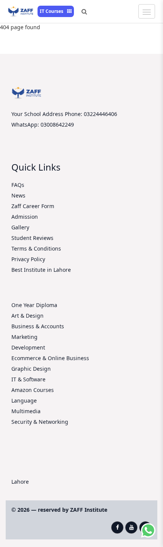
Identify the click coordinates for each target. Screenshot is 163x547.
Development (28, 347)
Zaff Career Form (32, 206)
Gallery (20, 227)
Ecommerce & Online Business (50, 358)
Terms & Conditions (36, 248)
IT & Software (28, 379)
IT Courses (52, 11)
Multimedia (26, 411)
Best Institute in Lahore (41, 269)
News (18, 195)
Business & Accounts (37, 326)
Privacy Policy (28, 259)
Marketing (24, 336)
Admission (24, 216)
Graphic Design (31, 368)
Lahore (20, 481)
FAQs (17, 184)
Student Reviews (32, 237)
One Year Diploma (34, 305)
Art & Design (27, 315)
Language (24, 400)
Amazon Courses (32, 389)
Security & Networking (39, 421)
